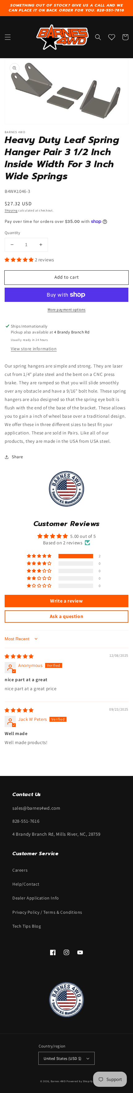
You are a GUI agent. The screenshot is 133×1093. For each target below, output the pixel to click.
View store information (34, 348)
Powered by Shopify (79, 1081)
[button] (8, 37)
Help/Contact (25, 884)
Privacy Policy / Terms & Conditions (47, 912)
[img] (19, 656)
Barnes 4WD (58, 1081)
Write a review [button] (66, 601)
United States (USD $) (62, 1058)
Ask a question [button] (66, 616)
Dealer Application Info (35, 898)
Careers (20, 870)
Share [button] (17, 456)
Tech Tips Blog (26, 926)
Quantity (12, 232)
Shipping (11, 210)
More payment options (67, 309)
